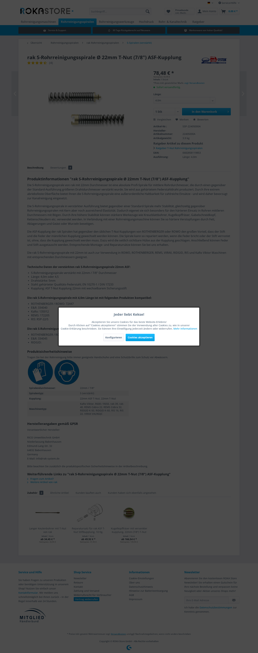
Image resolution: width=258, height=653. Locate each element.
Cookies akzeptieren (140, 337)
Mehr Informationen (185, 328)
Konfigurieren (113, 337)
